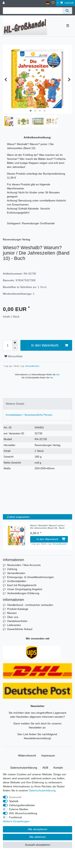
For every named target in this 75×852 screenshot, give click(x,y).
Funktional (15, 817)
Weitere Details (15, 403)
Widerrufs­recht (27, 755)
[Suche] (67, 10)
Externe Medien (18, 809)
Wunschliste (14, 356)
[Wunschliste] (53, 3)
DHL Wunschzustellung (23, 813)
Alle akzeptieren (37, 829)
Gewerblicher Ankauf (19, 629)
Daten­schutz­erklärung (23, 767)
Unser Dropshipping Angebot (24, 589)
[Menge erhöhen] (15, 342)
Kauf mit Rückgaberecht (21, 585)
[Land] (47, 3)
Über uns (12, 617)
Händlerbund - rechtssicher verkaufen (30, 604)
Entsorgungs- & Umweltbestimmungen (30, 577)
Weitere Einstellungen (16, 821)
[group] (16, 535)
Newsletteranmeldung (37, 738)
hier (57, 374)
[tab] (37, 403)
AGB (45, 767)
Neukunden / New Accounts (24, 565)
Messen (12, 612)
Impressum (48, 755)
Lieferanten (14, 625)
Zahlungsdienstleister (22, 805)
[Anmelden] (4, 3)
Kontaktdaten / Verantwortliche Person (29, 414)
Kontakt (58, 767)
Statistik (13, 801)
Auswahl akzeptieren (37, 844)
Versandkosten (32, 366)
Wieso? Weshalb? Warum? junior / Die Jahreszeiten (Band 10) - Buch (47, 526)
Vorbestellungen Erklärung (23, 593)
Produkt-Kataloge (17, 608)
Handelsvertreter (17, 621)
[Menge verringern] (15, 348)
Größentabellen (16, 581)
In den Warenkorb (44, 345)
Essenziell (15, 797)
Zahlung (12, 569)
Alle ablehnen (37, 836)
